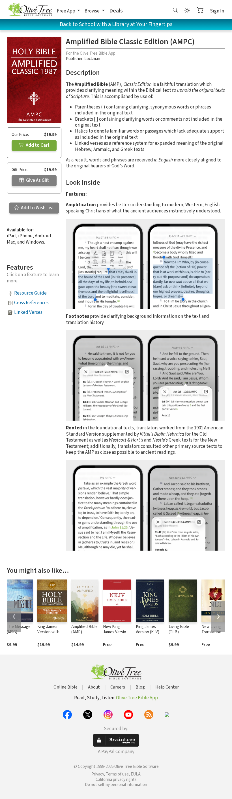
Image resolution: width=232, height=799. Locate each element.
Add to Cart (37, 145)
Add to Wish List (37, 207)
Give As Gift (37, 180)
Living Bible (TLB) (179, 629)
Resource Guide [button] (30, 293)
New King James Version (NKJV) (115, 632)
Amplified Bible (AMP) (84, 629)
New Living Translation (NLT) (211, 632)
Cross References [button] (31, 302)
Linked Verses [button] (28, 312)
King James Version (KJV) (147, 629)
